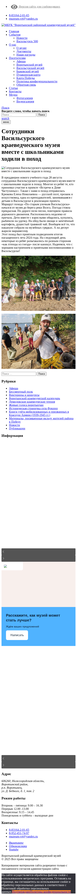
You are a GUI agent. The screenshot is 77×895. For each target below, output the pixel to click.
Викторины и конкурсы (24, 395)
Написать (17, 635)
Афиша (13, 388)
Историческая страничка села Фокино (33, 408)
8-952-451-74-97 (19, 833)
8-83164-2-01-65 (19, 15)
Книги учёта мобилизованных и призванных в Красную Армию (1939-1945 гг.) (39, 413)
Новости (14, 425)
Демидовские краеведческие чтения (32, 401)
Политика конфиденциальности (50, 891)
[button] (5, 107)
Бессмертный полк (21, 391)
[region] (38, 501)
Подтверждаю (21, 891)
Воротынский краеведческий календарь (34, 398)
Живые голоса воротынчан (26, 405)
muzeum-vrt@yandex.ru (23, 18)
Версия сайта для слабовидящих (39, 6)
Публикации (17, 428)
